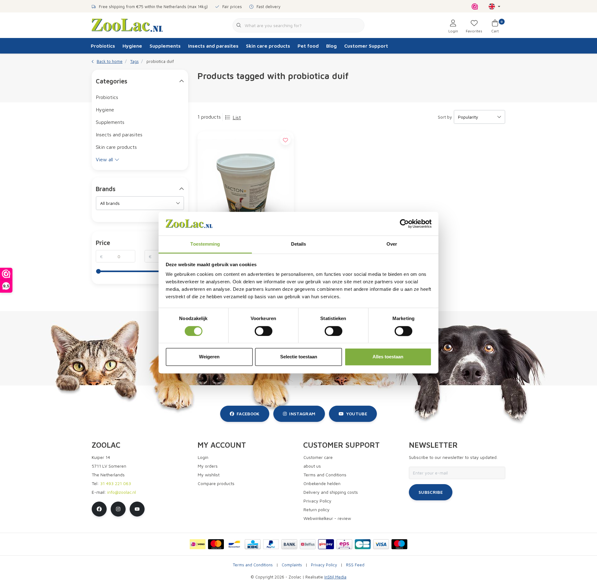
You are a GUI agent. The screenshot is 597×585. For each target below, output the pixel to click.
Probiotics (103, 46)
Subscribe (431, 492)
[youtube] (137, 509)
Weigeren (209, 357)
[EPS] (344, 544)
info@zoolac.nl (121, 492)
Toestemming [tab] (205, 244)
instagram (302, 413)
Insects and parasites (213, 46)
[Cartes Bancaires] (363, 544)
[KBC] (253, 544)
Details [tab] (298, 244)
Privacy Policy (324, 565)
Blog (331, 46)
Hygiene (132, 46)
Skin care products (268, 46)
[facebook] (99, 509)
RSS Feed (355, 565)
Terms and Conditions (253, 565)
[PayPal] (271, 544)
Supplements (165, 46)
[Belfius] (308, 544)
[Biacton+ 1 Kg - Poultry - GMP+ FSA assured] (245, 187)
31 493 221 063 (115, 483)
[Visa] (381, 544)
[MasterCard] (216, 544)
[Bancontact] (234, 544)
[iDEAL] (198, 544)
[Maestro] (399, 544)
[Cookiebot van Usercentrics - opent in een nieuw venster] (404, 223)
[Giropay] (326, 544)
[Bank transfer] (289, 544)
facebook (248, 413)
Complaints (292, 565)
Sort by (445, 117)
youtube (356, 413)
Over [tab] (391, 244)
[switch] (263, 331)
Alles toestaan (388, 357)
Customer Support (366, 46)
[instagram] (118, 509)
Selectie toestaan (298, 357)
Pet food (308, 46)
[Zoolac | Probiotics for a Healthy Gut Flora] (127, 24)
